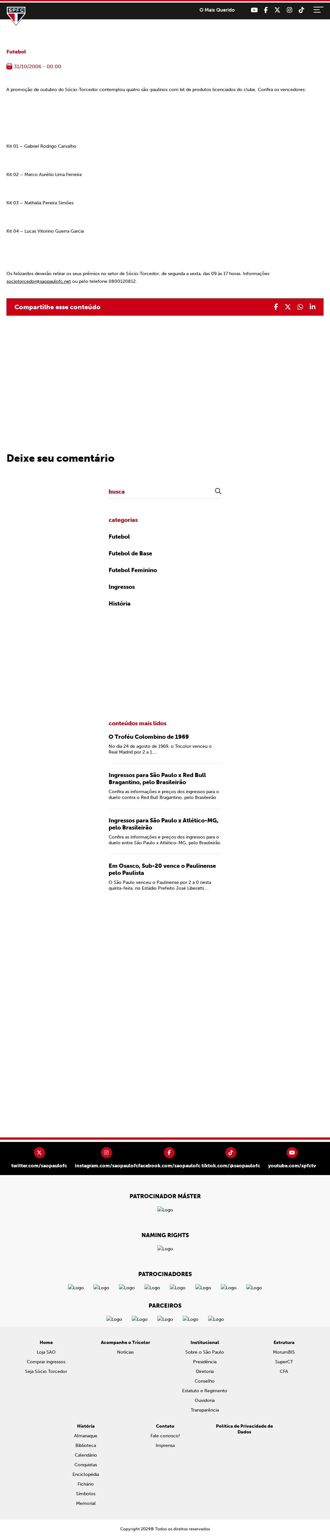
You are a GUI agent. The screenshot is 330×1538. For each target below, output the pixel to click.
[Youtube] (254, 10)
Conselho (205, 1381)
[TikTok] (301, 10)
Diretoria (205, 1371)
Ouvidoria (205, 1400)
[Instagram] (289, 10)
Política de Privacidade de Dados (244, 1429)
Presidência (205, 1362)
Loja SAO (46, 1352)
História (120, 603)
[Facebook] (266, 10)
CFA (284, 1371)
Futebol (16, 52)
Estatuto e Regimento (204, 1391)
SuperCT (284, 1362)
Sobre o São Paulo (204, 1352)
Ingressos (122, 586)
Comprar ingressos (46, 1362)
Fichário (86, 1484)
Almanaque (85, 1436)
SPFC (16, 16)
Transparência (205, 1410)
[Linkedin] (312, 307)
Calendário (86, 1455)
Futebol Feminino (133, 570)
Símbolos (85, 1493)
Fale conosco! (165, 1436)
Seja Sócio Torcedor (46, 1371)
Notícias (125, 1352)
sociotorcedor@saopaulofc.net (38, 281)
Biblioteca (85, 1445)
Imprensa (165, 1445)
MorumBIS (284, 1352)
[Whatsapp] (300, 307)
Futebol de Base (130, 553)
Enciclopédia (86, 1474)
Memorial (86, 1503)
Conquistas (85, 1465)
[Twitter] (277, 10)
